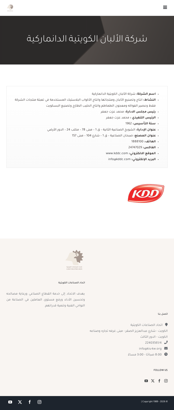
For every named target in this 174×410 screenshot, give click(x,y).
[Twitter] (152, 381)
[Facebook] (159, 381)
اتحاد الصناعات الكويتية (146, 325)
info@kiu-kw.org (150, 349)
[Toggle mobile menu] (165, 7)
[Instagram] (166, 381)
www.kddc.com (117, 153)
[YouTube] (146, 381)
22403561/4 (153, 343)
